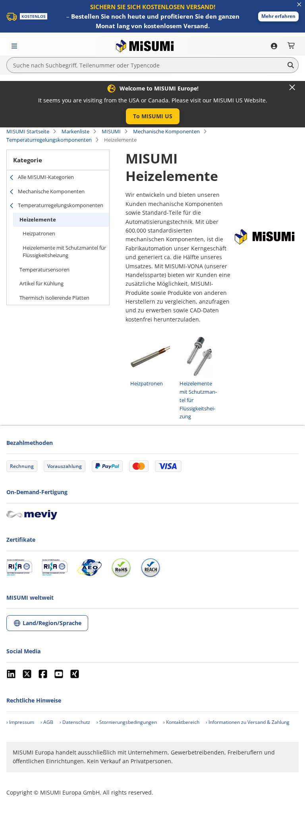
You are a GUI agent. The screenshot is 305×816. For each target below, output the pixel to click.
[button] (278, 16)
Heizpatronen (39, 233)
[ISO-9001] (19, 567)
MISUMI (111, 131)
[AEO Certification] (89, 567)
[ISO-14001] (55, 567)
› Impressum (20, 722)
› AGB (47, 722)
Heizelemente (37, 219)
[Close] (292, 87)
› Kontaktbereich (181, 722)
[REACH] (150, 567)
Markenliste (75, 131)
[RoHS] (121, 567)
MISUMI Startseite (27, 131)
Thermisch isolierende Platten (54, 297)
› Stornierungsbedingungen (127, 722)
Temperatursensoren (44, 269)
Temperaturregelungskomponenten (49, 139)
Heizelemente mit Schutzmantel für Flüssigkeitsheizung (64, 251)
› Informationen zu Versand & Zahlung (248, 722)
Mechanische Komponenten (166, 131)
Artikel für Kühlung (41, 283)
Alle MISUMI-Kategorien (46, 177)
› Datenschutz (75, 722)
